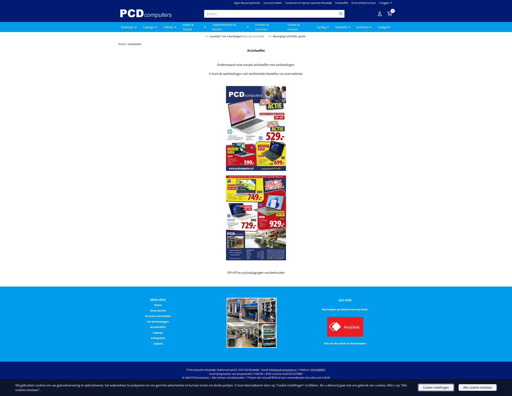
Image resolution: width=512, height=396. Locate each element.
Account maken (272, 3)
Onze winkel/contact (363, 3)
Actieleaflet (341, 3)
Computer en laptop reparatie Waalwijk (308, 3)
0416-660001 (318, 370)
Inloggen (384, 3)
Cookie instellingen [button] (436, 387)
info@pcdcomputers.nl (282, 370)
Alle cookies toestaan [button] (477, 387)
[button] (380, 14)
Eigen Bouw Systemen (247, 3)
